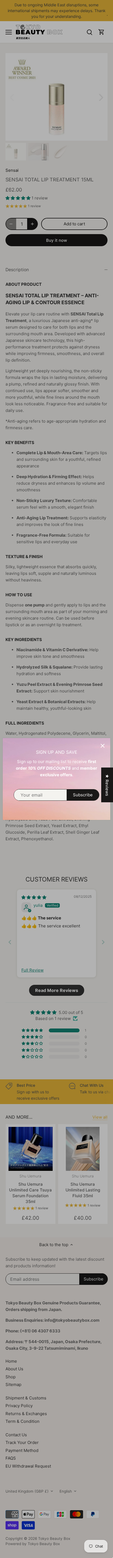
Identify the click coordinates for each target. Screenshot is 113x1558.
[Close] (103, 746)
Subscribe (83, 794)
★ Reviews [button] (107, 785)
